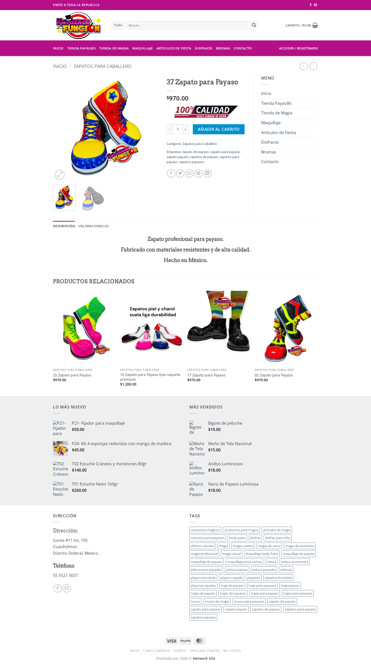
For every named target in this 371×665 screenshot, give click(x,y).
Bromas (223, 48)
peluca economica (294, 561)
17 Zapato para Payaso (206, 375)
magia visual (231, 553)
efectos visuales (202, 546)
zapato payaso (178, 157)
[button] (301, 25)
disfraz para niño (277, 537)
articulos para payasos (207, 537)
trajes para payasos (297, 593)
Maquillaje (142, 48)
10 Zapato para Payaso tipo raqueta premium (150, 377)
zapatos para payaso (300, 609)
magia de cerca (269, 546)
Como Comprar (156, 651)
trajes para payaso (264, 593)
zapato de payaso (195, 151)
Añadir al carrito (219, 129)
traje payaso (290, 585)
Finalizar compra (205, 651)
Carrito (179, 651)
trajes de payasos (233, 593)
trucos (195, 601)
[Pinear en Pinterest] (198, 173)
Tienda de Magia (114, 48)
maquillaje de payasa (298, 553)
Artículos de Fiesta (174, 48)
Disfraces (203, 48)
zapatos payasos (191, 162)
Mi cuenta (232, 651)
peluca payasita (264, 569)
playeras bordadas (279, 577)
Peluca (271, 561)
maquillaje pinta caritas (244, 561)
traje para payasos (262, 585)
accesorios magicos (205, 530)
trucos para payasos (249, 601)
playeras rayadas (203, 585)
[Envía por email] (189, 173)
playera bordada (203, 577)
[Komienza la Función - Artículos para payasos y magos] (78, 25)
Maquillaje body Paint (262, 553)
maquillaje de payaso (206, 561)
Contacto (243, 48)
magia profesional (204, 553)
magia (223, 546)
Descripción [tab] (64, 226)
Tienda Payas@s (81, 48)
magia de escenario (299, 546)
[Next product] (303, 66)
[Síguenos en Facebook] (310, 5)
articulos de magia (276, 530)
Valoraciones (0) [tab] (93, 226)
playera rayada (231, 577)
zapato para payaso (225, 151)
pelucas (286, 569)
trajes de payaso (203, 593)
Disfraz (255, 537)
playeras (253, 577)
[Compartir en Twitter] (180, 173)
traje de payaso (232, 585)
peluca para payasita (206, 569)
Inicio (58, 48)
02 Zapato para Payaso (274, 375)
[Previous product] (313, 66)
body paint (237, 537)
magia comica (243, 546)
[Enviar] (254, 25)
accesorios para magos (241, 530)
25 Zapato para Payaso (72, 375)
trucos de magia (217, 601)
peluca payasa (237, 569)
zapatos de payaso (204, 157)
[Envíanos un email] (315, 5)
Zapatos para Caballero (102, 66)
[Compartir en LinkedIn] (207, 173)
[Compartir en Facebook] (171, 173)
